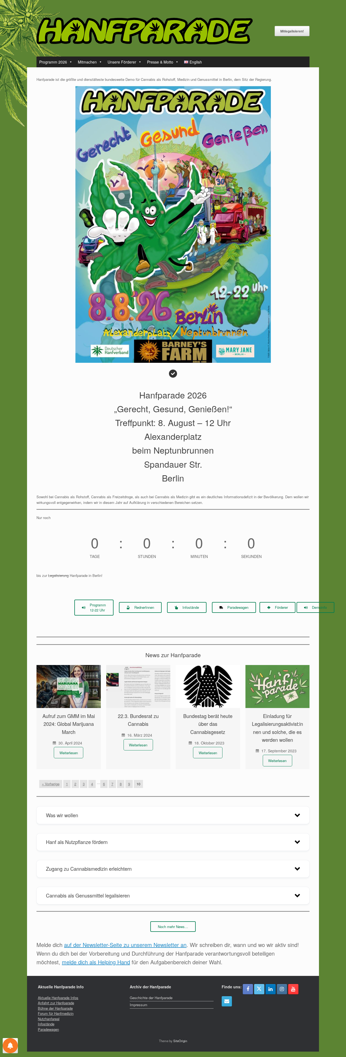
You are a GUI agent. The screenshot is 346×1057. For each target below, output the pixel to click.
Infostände (46, 1023)
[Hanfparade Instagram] (282, 989)
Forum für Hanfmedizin (56, 1013)
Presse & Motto (160, 62)
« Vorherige (50, 783)
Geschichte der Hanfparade (151, 997)
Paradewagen (48, 1029)
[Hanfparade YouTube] (293, 989)
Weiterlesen (68, 752)
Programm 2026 (53, 62)
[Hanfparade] (144, 31)
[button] (173, 815)
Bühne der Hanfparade (55, 1008)
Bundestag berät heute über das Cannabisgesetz (207, 723)
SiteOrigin (180, 1041)
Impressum (138, 1004)
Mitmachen (87, 62)
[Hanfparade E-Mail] (227, 1001)
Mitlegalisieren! (292, 31)
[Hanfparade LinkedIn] (270, 989)
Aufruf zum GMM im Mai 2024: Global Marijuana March (68, 723)
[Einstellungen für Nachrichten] (10, 1045)
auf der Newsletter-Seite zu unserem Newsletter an (125, 945)
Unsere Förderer (122, 62)
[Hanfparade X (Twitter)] (259, 989)
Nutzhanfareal (48, 1018)
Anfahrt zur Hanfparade (56, 1002)
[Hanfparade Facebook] (248, 989)
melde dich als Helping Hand (96, 962)
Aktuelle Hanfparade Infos (58, 997)
